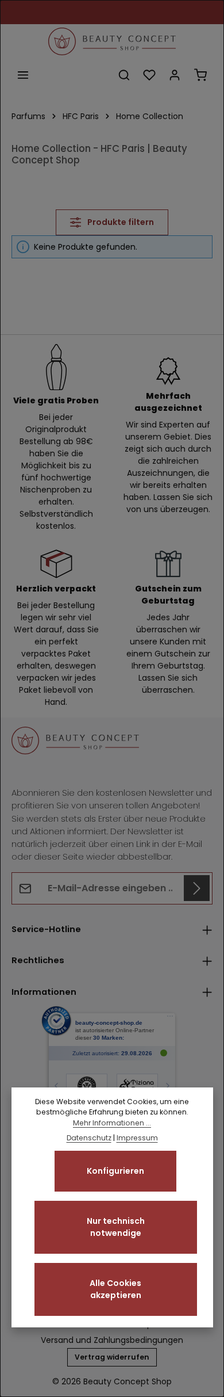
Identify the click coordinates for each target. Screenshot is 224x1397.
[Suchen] (124, 74)
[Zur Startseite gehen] (112, 41)
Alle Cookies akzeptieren (115, 1289)
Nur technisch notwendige (116, 1227)
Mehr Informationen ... (112, 1123)
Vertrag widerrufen (112, 1357)
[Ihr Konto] (174, 74)
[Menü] (22, 74)
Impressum (137, 1138)
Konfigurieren (115, 1171)
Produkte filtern (120, 222)
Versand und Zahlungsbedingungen (112, 1340)
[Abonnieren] (197, 888)
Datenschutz (89, 1138)
